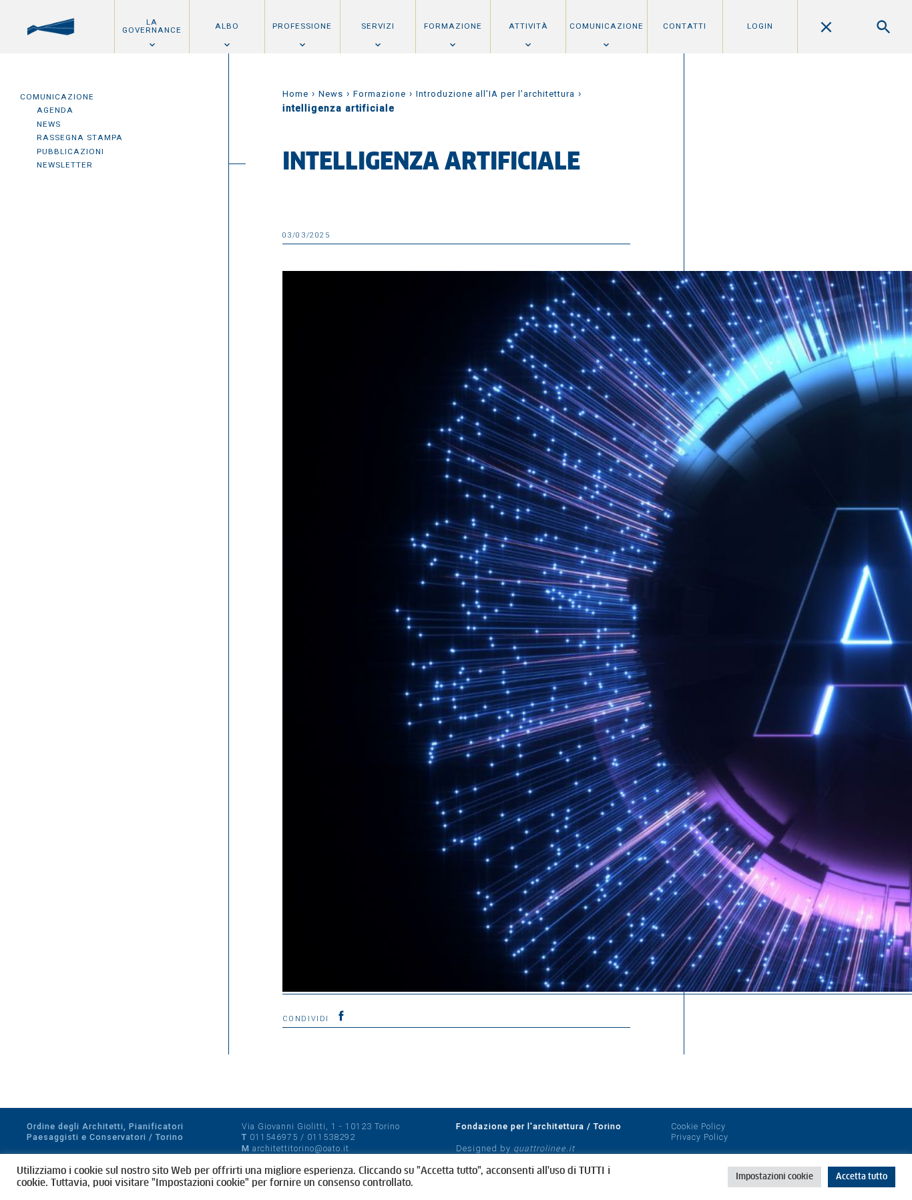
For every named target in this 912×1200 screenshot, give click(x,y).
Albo (227, 26)
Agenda (55, 110)
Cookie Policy (698, 1126)
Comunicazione (606, 26)
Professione (302, 26)
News (49, 124)
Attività (528, 26)
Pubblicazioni (70, 151)
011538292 (331, 1137)
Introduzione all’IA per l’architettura (495, 94)
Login (760, 26)
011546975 (274, 1137)
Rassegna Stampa (80, 137)
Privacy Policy (699, 1137)
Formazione (453, 26)
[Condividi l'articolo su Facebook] (341, 1015)
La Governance (152, 26)
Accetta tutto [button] (861, 1177)
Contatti (684, 26)
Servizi (378, 26)
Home (295, 94)
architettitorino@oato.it (300, 1148)
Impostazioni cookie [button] (774, 1177)
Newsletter (65, 165)
